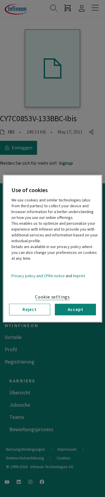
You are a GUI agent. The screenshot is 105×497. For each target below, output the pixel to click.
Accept (75, 309)
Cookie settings (52, 297)
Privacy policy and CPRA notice (38, 276)
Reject (29, 309)
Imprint (79, 276)
